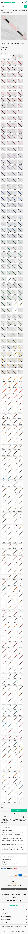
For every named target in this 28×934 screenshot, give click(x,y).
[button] (1, 2)
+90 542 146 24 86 (23, 820)
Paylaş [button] (4, 872)
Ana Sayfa (3, 10)
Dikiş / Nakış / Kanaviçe (12, 10)
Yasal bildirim (18, 928)
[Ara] (25, 6)
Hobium (12, 931)
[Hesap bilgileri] (22, 2)
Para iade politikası (6, 926)
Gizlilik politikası (14, 926)
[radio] (3, 57)
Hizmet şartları (22, 926)
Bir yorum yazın (14, 889)
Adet (2, 807)
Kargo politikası (11, 928)
